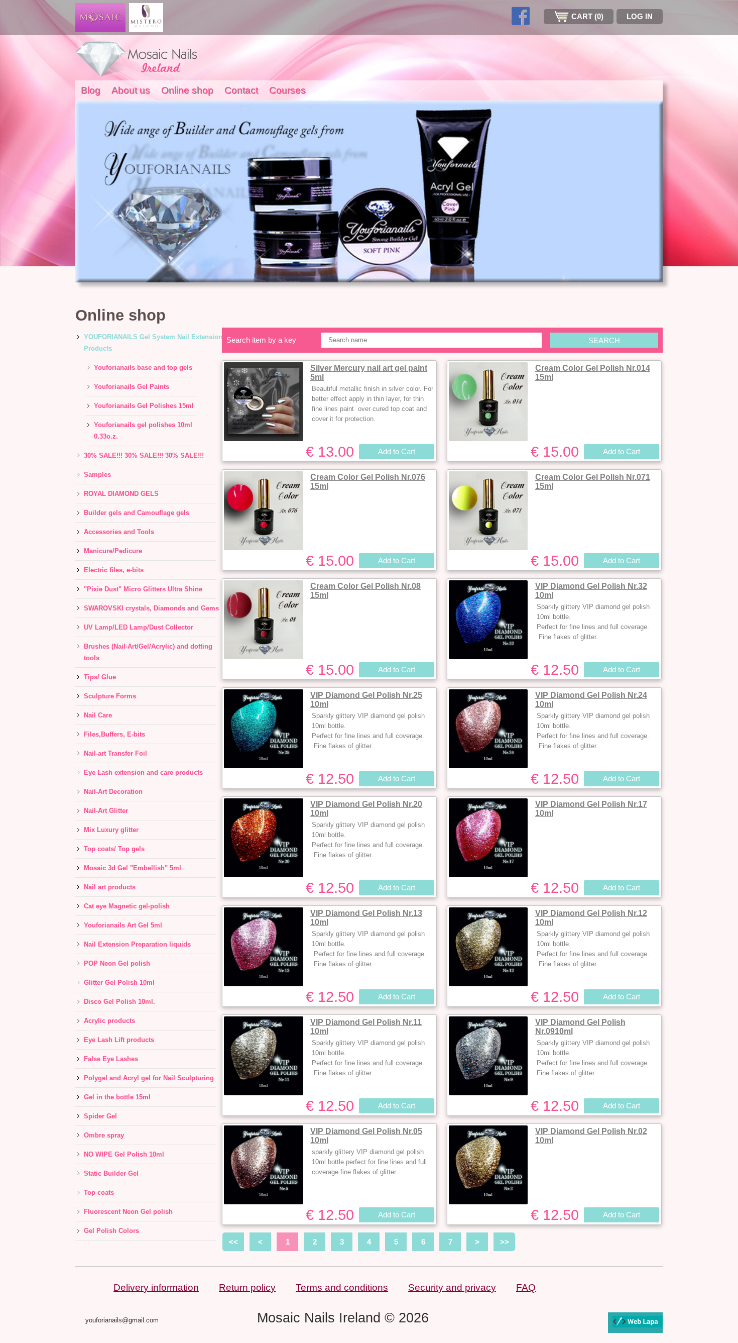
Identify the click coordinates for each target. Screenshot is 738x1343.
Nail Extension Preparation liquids (137, 944)
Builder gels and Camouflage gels (136, 512)
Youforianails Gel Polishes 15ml (144, 405)
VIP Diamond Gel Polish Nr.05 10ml (366, 1136)
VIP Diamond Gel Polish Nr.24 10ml (591, 699)
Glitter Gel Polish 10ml (119, 982)
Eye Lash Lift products (119, 1040)
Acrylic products (109, 1020)
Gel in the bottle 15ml (117, 1097)
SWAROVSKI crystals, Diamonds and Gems (151, 608)
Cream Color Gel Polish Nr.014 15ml (592, 372)
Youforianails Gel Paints (131, 386)
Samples (97, 474)
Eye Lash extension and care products (143, 772)
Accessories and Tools (119, 532)
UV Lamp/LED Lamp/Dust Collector (138, 627)
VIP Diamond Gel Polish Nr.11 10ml (366, 1027)
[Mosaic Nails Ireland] (138, 57)
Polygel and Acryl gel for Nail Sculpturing (149, 1078)
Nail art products (110, 887)
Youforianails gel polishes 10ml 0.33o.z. (143, 430)
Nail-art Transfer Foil (115, 753)
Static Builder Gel (111, 1173)
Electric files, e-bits (114, 570)
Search (604, 341)
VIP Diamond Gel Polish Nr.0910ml (580, 1027)
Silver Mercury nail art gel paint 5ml (368, 372)
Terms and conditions (342, 1287)
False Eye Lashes (111, 1059)
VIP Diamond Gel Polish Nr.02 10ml (591, 1136)
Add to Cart (396, 452)
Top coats (99, 1192)
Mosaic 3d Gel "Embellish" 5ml (132, 868)
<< (233, 1242)
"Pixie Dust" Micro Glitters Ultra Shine (143, 589)
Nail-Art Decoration (113, 791)
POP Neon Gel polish (117, 963)
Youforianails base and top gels (143, 367)
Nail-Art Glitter (106, 810)
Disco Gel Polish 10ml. (119, 1001)
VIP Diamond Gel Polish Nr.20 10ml (366, 808)
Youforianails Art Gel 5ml (123, 925)
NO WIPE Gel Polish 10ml (124, 1154)
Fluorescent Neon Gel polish (128, 1211)
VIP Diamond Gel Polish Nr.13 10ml (366, 917)
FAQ (526, 1287)
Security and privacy (452, 1287)
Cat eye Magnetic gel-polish (127, 906)
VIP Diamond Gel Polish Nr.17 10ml (591, 808)
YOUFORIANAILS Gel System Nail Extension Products (153, 342)
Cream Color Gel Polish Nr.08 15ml (365, 590)
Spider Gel (100, 1116)
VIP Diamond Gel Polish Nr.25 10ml (366, 699)
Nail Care (98, 715)
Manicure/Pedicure (113, 551)
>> (504, 1242)
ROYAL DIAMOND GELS (121, 493)
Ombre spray (104, 1135)
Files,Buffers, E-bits (114, 734)
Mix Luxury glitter (111, 830)
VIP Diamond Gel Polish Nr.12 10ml (591, 917)
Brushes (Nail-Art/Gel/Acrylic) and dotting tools (148, 652)
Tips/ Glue (100, 677)
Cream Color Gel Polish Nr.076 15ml (367, 481)
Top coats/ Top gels (114, 849)
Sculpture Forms (110, 696)
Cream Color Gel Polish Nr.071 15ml (592, 481)
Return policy (247, 1287)
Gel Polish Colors (111, 1230)
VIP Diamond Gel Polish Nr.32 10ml (591, 590)
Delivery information (156, 1287)
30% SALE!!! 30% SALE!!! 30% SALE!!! (144, 455)
